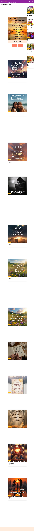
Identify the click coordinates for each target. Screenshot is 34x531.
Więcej (9, 246)
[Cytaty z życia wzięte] (17, 268)
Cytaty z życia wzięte (11, 278)
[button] (32, 1)
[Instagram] (30, 1)
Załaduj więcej (17, 130)
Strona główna (3, 4)
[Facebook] (29, 1)
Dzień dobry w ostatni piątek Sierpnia (29, 39)
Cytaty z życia (10, 161)
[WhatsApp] (21, 45)
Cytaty (6, 4)
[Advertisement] (17, 11)
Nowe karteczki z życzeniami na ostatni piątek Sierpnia (29, 15)
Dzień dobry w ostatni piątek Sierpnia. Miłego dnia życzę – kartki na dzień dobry (29, 28)
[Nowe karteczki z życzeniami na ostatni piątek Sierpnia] (30, 10)
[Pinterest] (19, 45)
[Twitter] (16, 45)
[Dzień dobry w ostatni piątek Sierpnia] (30, 35)
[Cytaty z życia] (17, 69)
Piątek (28, 37)
